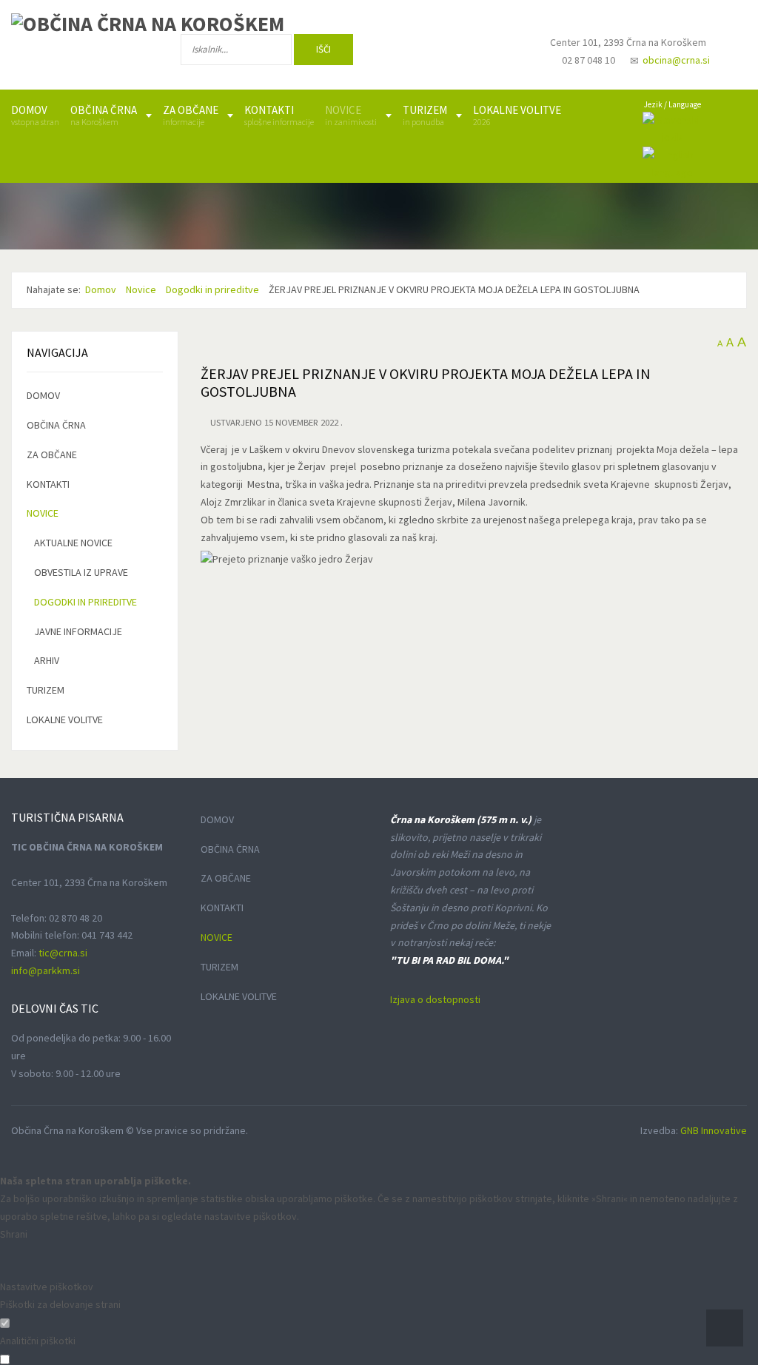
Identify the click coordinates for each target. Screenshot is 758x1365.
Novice (42, 513)
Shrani (13, 1234)
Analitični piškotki (38, 1340)
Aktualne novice (73, 542)
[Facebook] (405, 52)
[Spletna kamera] (499, 56)
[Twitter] (453, 52)
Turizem (45, 690)
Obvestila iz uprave (81, 572)
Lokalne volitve (65, 719)
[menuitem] (35, 115)
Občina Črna (56, 425)
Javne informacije (78, 631)
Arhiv (46, 660)
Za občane (52, 454)
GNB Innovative (713, 1130)
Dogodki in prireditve (85, 601)
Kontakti (48, 484)
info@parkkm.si (45, 970)
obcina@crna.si (676, 60)
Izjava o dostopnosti (435, 999)
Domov (43, 395)
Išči (323, 49)
